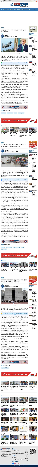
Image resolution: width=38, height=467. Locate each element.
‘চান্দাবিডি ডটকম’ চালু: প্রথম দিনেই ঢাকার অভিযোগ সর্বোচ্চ (23, 433)
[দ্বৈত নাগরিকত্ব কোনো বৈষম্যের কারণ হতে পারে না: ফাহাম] (5, 419)
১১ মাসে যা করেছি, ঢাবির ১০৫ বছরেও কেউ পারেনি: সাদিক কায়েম (34, 310)
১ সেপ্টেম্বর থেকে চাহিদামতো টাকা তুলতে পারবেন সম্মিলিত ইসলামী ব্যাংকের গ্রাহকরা (34, 167)
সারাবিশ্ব (22, 9)
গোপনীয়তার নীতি (27, 449)
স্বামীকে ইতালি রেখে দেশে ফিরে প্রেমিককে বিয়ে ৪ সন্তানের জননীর (33, 424)
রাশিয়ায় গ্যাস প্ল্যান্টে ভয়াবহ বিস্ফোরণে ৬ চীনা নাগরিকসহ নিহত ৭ (34, 48)
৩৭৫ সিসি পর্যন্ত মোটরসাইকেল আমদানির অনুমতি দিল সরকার (34, 157)
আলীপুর (22, 247)
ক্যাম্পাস (2, 277)
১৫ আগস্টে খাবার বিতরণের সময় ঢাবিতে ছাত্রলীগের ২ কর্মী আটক (34, 326)
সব (35, 9)
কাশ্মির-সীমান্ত (3, 113)
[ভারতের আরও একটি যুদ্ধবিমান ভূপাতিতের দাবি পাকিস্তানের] (14, 45)
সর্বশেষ (4, 9)
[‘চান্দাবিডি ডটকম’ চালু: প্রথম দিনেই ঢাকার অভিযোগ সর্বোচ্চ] (23, 428)
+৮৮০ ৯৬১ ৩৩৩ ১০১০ (15, 450)
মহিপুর (19, 247)
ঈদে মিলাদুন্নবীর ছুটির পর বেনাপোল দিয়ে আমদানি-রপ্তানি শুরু (14, 388)
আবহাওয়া (3, 247)
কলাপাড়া (15, 247)
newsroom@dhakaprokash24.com (18, 452)
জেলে (5, 249)
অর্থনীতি (15, 9)
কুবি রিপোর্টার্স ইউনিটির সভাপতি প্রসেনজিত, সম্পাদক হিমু (34, 318)
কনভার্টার (26, 460)
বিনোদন (29, 9)
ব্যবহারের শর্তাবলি (26, 452)
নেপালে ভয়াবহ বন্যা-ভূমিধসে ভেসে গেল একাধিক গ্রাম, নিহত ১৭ (34, 56)
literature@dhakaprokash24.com (18, 453)
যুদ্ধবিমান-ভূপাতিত (10, 113)
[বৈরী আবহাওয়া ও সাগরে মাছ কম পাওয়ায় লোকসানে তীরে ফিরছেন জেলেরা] (23, 129)
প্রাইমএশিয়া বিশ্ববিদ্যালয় (5, 367)
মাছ (6, 247)
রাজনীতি (11, 9)
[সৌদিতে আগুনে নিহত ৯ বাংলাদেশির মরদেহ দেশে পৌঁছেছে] (33, 129)
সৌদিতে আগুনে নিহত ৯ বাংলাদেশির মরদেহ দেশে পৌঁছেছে (33, 134)
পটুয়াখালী (10, 247)
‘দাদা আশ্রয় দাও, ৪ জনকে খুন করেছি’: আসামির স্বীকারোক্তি (4, 269)
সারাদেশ (18, 9)
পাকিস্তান (15, 113)
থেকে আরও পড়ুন (5, 110)
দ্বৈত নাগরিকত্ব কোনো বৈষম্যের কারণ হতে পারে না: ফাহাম (5, 424)
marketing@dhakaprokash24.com (18, 459)
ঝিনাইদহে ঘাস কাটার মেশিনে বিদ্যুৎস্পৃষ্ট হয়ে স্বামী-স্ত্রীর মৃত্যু (4, 433)
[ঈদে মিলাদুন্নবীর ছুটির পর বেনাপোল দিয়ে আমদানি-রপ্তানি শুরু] (14, 383)
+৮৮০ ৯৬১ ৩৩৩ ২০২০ (15, 457)
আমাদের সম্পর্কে (26, 455)
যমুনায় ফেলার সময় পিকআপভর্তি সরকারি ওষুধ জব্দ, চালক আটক (14, 134)
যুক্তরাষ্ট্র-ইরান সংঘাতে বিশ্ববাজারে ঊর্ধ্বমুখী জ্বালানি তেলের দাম (34, 178)
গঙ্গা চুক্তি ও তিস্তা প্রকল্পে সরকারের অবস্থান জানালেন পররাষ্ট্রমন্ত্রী (33, 269)
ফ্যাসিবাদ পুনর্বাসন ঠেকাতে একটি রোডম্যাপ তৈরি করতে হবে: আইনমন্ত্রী (14, 442)
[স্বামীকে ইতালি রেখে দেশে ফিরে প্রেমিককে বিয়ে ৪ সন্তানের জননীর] (33, 419)
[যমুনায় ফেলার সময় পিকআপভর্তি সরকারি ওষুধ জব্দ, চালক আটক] (14, 129)
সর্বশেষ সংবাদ (4, 395)
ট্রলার (2, 249)
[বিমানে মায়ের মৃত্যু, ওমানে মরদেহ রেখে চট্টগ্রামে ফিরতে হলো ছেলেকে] (14, 419)
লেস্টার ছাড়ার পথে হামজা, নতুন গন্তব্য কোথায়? (32, 442)
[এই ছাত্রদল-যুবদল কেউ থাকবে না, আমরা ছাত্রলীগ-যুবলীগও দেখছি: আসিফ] (23, 419)
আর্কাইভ (26, 458)
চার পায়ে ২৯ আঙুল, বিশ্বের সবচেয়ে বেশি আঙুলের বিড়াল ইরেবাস (34, 73)
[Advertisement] (19, 18)
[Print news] (16, 36)
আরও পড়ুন (4, 125)
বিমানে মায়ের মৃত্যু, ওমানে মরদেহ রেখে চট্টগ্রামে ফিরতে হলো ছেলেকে (14, 424)
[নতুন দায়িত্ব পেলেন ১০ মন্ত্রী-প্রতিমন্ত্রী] (5, 129)
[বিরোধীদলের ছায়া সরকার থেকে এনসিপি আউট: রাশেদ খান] (23, 437)
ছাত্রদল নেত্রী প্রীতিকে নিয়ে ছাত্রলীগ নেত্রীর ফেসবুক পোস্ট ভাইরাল (34, 302)
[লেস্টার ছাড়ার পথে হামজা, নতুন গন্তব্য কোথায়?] (33, 437)
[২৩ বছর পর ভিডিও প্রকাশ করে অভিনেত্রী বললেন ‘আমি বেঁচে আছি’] (33, 428)
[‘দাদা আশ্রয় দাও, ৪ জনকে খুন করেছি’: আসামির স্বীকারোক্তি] (5, 264)
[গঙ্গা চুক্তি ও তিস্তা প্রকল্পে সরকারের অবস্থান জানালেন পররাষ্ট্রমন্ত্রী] (33, 264)
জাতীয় (8, 9)
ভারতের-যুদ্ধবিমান (21, 113)
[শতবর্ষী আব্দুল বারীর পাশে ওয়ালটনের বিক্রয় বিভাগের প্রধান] (14, 428)
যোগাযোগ (26, 456)
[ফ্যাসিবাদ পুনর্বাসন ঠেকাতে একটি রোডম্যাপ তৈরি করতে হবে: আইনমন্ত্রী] (14, 437)
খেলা (26, 9)
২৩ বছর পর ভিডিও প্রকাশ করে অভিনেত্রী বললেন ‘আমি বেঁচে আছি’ (33, 433)
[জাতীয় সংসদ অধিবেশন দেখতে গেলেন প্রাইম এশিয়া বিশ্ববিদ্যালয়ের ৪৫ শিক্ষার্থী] (23, 264)
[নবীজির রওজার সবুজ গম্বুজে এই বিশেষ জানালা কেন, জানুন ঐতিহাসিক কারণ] (5, 437)
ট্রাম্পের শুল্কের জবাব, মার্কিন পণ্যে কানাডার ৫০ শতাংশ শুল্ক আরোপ (34, 64)
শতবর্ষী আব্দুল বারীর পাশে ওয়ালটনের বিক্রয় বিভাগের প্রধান (14, 433)
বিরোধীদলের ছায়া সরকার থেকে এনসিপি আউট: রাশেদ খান (23, 442)
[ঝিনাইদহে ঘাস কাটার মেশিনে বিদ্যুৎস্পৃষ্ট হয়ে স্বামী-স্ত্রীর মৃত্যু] (5, 428)
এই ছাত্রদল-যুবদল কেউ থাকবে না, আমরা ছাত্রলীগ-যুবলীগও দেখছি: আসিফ (23, 424)
